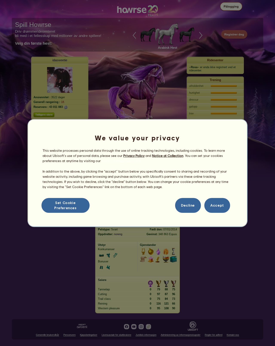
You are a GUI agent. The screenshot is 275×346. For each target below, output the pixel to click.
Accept (217, 205)
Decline (188, 205)
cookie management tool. (121, 161)
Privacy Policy (134, 155)
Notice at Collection (167, 155)
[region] (138, 173)
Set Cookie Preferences (65, 205)
